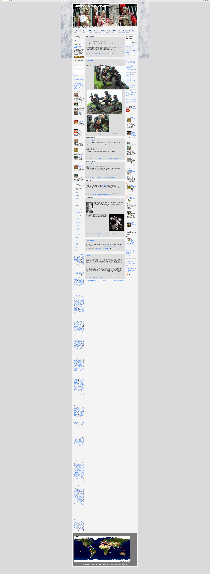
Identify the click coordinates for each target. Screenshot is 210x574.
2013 (76, 208)
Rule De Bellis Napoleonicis (79, 463)
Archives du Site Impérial (95, 55)
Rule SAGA (81, 476)
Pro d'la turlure (90, 60)
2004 (76, 247)
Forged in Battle (76, 352)
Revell (75, 449)
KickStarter (81, 389)
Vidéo (76, 507)
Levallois (75, 395)
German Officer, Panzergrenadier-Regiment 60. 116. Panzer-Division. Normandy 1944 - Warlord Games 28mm (131, 241)
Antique (82, 271)
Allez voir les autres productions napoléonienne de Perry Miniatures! (98, 174)
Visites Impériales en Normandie (79, 518)
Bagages (80, 280)
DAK (76, 322)
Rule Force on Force (77, 467)
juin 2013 (77, 216)
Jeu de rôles (81, 383)
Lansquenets (81, 393)
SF (77, 490)
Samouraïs (75, 486)
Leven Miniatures (81, 395)
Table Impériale (80, 497)
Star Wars (80, 495)
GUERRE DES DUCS (132, 30)
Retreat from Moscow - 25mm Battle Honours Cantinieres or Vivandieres (133, 173)
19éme (75, 257)
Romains (82, 449)
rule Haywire (82, 468)
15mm (90, 55)
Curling (79, 321)
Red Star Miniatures (81, 446)
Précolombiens (76, 438)
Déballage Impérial (78, 326)
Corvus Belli (80, 317)
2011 (76, 237)
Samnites (81, 485)
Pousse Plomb (129, 197)
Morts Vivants (81, 407)
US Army (82, 504)
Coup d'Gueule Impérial (99, 277)
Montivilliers (80, 406)
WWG (82, 528)
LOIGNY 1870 (101, 32)
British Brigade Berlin (81, 300)
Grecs (82, 362)
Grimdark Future (81, 363)
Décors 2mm (76, 329)
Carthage (75, 304)
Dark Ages (80, 322)
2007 (76, 243)
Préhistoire (81, 438)
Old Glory (82, 423)
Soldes (75, 491)
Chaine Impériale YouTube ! (78, 79)
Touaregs (75, 502)
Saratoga (81, 486)
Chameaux (78, 305)
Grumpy (75, 365)
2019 (76, 199)
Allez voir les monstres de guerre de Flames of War (114, 191)
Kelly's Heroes (78, 387)
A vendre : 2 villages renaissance (129, 95)
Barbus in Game (81, 281)
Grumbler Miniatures (79, 364)
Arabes (81, 272)
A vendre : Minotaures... (130, 87)
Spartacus (75, 494)
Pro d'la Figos (90, 39)
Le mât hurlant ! (132, 146)
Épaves (79, 343)
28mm (90, 177)
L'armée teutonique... (80, 149)
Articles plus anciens (119, 280)
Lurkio (81, 397)
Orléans (76, 426)
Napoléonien (102, 177)
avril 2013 (77, 219)
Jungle (82, 385)
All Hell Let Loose (130, 117)
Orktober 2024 (81, 425)
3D (81, 260)
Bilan (77, 294)
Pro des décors (81, 440)
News (79, 418)
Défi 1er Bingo (78, 330)
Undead (75, 504)
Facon (83, 347)
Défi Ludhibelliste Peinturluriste (79, 332)
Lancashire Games (81, 392)
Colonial (81, 309)
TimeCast (79, 500)
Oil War (78, 423)
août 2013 (78, 215)
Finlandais (82, 349)
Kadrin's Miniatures (77, 386)
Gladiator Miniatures (77, 360)
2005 (76, 246)
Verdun (83, 506)
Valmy (77, 505)
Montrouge (75, 407)
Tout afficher (134, 246)
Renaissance (77, 447)
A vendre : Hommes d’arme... (131, 62)
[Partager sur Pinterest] (116, 53)
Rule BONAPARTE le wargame (79, 462)
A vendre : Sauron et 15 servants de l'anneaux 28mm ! (131, 69)
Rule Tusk (81, 480)
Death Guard (76, 324)
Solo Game (79, 491)
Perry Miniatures (94, 166)
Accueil (105, 280)
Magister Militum (79, 398)
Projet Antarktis (79, 441)
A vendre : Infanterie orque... (130, 77)
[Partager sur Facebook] (115, 53)
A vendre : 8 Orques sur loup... (131, 73)
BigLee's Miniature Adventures (130, 130)
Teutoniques (76, 499)
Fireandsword (77, 350)
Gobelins (81, 361)
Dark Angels (76, 323)
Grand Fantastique (77, 362)
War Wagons (81, 521)
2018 (76, 201)
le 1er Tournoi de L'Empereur (131, 263)
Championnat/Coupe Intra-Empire (79, 306)
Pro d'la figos (107, 55)
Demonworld (80, 336)
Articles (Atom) (93, 282)
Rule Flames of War (80, 466)
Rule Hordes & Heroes (79, 469)
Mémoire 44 (82, 404)
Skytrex (81, 490)
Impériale (81, 380)
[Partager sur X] (114, 53)
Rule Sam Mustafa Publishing (79, 477)
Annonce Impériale (92, 235)
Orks (76, 425)
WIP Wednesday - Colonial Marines (133, 225)
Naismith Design (80, 415)
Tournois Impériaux (81, 502)
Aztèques (75, 279)
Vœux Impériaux (79, 519)
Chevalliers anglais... (80, 157)
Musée (75, 408)
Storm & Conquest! (130, 222)
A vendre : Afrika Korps (130, 61)
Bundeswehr (77, 301)
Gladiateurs (80, 359)
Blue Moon (75, 296)
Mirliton (76, 405)
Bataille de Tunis (78, 283)
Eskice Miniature (80, 344)
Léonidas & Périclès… (80, 139)
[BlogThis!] (113, 53)
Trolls (76, 503)
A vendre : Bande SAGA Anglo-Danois (130, 54)
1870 (78, 256)
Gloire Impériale (76, 361)
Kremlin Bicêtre (77, 390)
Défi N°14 (79, 335)
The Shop (80, 499)
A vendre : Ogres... (129, 79)
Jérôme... (88, 255)
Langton (76, 393)
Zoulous (75, 531)
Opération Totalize (78, 424)
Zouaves (81, 530)
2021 (76, 196)
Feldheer (82, 348)
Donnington (75, 337)
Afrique (81, 263)
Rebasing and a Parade (133, 186)
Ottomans (76, 427)
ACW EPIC (96, 32)
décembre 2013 (78, 209)
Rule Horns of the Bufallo (77, 470)
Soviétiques (80, 492)
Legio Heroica (80, 394)
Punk (82, 444)
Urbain (79, 504)
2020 (76, 198)
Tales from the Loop (78, 498)
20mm (82, 258)
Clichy (78, 309)
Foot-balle (79, 351)
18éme (82, 256)
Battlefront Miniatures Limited (105, 134)
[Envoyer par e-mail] (112, 53)
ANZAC (77, 272)
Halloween (80, 369)
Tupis (78, 503)
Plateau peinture (77, 437)
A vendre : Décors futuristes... (131, 103)
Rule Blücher (79, 461)
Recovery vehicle (76, 445)
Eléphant (76, 341)
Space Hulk (76, 493)
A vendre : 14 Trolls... (129, 81)
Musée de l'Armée (81, 408)
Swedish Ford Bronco (133, 211)
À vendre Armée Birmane (130, 47)
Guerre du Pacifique (77, 367)
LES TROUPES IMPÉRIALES (105, 30)
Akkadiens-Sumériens (77, 264)
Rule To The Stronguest (77, 479)
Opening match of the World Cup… (80, 166)
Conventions (76, 314)
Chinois (81, 308)
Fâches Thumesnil (78, 347)
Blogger (127, 564)
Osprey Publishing (81, 426)
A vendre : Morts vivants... (130, 88)
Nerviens (76, 417)
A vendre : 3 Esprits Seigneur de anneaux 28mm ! (131, 67)
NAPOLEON (90, 32)
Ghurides (75, 359)
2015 (76, 205)
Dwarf (79, 338)
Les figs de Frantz (130, 145)
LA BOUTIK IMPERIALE (83, 30)
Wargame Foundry (81, 522)
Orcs (83, 424)
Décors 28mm (79, 328)
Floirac (82, 350)
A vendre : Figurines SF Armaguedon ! (130, 90)
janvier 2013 (78, 234)
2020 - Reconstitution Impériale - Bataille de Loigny (79, 84)
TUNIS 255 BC (124, 30)
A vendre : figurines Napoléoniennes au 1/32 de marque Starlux (130, 59)
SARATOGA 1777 (77, 32)
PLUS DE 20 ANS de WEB (93, 30)
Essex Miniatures (77, 345)
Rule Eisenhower (78, 464)
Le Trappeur (133, 198)
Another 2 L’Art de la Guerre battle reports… (81, 94)
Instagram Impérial (77, 80)
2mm (79, 260)
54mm (76, 261)
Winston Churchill (76, 526)
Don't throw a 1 (129, 170)
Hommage (88, 200)
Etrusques (75, 346)
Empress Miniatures (77, 342)
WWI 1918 (119, 32)
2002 (76, 250)
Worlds (82, 526)
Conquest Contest (81, 312)
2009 (76, 240)
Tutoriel (82, 503)
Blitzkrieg (75, 295)
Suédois (75, 497)
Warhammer (75, 524)
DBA (81, 323)
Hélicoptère (75, 370)
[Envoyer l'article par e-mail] (110, 53)
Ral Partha (98, 43)
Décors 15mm (81, 327)
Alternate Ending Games (78, 266)
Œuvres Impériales (79, 422)
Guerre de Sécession (78, 366)
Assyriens (80, 276)
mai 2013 (77, 218)
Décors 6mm (81, 329)
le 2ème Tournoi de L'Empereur (129, 262)
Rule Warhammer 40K (79, 481)
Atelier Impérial (76, 277)
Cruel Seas (75, 321)
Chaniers (77, 307)
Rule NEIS (80, 473)
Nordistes (80, 419)
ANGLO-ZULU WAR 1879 (110, 32)
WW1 (78, 527)
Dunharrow (75, 338)
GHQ (81, 358)
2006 (76, 244)
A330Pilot (120, 564)
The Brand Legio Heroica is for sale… (81, 103)
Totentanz (80, 501)
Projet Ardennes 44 (77, 442)
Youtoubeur (75, 530)
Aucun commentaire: (105, 53)
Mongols (75, 406)
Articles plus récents (91, 280)
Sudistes (80, 496)
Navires (83, 416)
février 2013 (78, 232)
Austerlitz (81, 277)
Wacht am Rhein (77, 520)
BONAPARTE (84, 32)
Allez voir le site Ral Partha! (119, 51)
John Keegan (82, 384)
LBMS (75, 394)
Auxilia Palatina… (80, 112)
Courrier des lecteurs (78, 319)
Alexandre (81, 265)
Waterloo (81, 525)
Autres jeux (76, 278)
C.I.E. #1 (76, 303)
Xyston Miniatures (79, 529)
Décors (75, 327)
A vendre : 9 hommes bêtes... (131, 80)
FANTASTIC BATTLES (116, 30)
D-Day (83, 321)
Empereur (80, 341)
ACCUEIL (75, 30)
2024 (76, 192)
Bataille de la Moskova (79, 282)
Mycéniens (81, 414)
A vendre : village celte (130, 96)
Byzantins (82, 302)
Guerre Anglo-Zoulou (80, 365)
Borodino (78, 298)
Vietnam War (120, 158)
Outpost (81, 427)
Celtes (83, 304)
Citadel (75, 309)
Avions (81, 278)
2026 (76, 189)
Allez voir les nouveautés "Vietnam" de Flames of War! (114, 153)
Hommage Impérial (99, 235)
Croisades (81, 320)
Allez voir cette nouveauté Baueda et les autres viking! (114, 246)
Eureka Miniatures (81, 346)
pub (79, 444)
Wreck (75, 527)
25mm (75, 259)
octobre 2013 (78, 212)
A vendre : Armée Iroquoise (130, 50)
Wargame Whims (79, 523)
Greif (74, 363)
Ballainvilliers (76, 281)
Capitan (80, 303)
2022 (76, 195)
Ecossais (80, 339)
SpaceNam (81, 493)
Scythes (79, 489)
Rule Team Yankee (79, 478)
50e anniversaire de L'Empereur (129, 265)
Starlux (75, 496)
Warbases (75, 522)
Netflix (80, 417)
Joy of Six (77, 385)
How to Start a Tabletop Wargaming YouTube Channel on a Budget (133, 134)
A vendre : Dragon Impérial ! (130, 65)
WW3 (77, 528)
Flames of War (95, 65)
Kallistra (82, 386)
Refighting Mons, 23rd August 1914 (133, 119)
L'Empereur (134, 108)
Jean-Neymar (76, 383)
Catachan (79, 304)
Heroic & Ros (80, 372)
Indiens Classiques (77, 381)
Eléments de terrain (81, 340)
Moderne (111, 158)
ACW (79, 262)
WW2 (113, 194)
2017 (76, 202)
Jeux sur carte (76, 384)
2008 (76, 241)
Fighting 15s (77, 349)
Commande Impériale (77, 310)
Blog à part (80, 295)
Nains (75, 415)
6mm (79, 261)
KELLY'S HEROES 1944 (126, 32)
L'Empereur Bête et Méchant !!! (91, 6)
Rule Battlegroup (78, 459)
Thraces (75, 500)
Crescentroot (76, 320)
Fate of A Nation (77, 348)
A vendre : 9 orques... (129, 76)
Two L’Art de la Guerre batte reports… (80, 121)
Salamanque (76, 485)
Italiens (81, 382)
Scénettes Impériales (77, 487)
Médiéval (75, 404)
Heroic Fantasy (102, 55)
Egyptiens (75, 340)
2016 (76, 204)
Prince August (76, 439)
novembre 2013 (78, 211)
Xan (74, 529)
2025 (76, 191)
